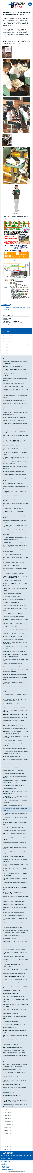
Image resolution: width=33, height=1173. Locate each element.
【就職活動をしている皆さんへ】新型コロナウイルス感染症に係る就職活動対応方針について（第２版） (15, 1051)
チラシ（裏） (16, 260)
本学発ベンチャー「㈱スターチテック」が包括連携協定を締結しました (15, 643)
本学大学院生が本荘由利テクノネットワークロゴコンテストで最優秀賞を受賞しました (15, 390)
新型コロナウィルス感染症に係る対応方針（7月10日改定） (15, 923)
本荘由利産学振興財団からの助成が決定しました (14, 915)
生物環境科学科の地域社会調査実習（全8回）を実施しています (15, 864)
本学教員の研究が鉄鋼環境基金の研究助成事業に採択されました (15, 710)
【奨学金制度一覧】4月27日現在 (10, 1021)
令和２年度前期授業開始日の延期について (12, 1077)
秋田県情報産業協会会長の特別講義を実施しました (14, 949)
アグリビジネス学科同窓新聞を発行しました (13, 554)
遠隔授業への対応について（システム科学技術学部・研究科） (15, 1017)
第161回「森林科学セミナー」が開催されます (13, 704)
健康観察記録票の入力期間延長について (12, 1069)
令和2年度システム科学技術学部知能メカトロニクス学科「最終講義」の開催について (15, 458)
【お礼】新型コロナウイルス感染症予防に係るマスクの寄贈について (15, 1000)
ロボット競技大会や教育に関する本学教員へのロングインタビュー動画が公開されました (15, 538)
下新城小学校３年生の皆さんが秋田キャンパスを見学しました (15, 609)
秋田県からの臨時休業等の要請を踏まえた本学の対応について (15, 1031)
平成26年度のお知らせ (8, 1124)
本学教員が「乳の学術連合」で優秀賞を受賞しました (15, 687)
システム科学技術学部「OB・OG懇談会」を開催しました (15, 695)
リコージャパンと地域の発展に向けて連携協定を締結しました (15, 431)
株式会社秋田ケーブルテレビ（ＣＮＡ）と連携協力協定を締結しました (15, 1005)
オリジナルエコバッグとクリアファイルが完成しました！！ (15, 986)
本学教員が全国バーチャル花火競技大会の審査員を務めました (15, 818)
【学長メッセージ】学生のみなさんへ (11, 1040)
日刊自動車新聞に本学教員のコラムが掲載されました (15, 400)
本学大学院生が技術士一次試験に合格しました (13, 496)
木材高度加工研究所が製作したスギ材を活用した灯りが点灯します (15, 533)
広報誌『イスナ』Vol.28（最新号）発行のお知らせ (14, 417)
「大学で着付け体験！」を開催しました (12, 580)
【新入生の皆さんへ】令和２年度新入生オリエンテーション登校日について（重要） (15, 1100)
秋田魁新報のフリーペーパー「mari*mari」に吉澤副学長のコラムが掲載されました (15, 797)
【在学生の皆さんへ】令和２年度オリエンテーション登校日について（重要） (15, 1105)
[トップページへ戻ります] (16, 2)
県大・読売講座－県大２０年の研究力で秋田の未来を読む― (15, 569)
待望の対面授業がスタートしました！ (11, 767)
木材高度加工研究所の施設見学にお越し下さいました (15, 717)
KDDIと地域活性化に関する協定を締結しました (13, 383)
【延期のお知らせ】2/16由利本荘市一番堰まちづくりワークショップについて (15, 492)
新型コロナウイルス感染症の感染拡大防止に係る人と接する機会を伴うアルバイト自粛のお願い (15, 1065)
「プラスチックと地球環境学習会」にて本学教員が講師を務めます (15, 801)
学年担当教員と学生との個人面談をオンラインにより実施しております (15, 965)
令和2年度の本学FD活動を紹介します (11, 596)
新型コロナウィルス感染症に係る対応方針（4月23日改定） (15, 1036)
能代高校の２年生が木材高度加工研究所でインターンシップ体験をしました (15, 892)
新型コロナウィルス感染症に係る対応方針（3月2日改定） (15, 448)
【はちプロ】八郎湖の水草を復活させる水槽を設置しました (15, 847)
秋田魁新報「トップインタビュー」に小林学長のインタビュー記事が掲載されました (15, 576)
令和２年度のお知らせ (8, 331)
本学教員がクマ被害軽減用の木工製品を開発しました (15, 946)
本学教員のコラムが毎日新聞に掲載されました (13, 977)
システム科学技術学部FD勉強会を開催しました (13, 420)
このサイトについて (6, 1161)
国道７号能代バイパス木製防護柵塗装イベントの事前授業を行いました (15, 809)
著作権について (5, 1164)
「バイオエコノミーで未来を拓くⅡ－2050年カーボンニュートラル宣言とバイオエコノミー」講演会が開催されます (15, 395)
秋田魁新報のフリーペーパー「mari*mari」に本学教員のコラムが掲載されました (15, 792)
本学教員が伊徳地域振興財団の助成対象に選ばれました (15, 1060)
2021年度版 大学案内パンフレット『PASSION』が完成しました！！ (15, 960)
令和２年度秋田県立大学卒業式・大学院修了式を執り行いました (15, 370)
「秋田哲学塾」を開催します (9, 788)
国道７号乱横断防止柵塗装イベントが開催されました (15, 748)
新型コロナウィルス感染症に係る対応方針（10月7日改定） (15, 760)
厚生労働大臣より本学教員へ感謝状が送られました (14, 562)
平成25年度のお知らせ (8, 1127)
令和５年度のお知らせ (8, 344)
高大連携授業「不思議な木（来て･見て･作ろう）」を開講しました (15, 744)
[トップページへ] (7, 1153)
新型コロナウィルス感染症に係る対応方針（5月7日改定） (15, 1009)
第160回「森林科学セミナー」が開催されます (13, 770)
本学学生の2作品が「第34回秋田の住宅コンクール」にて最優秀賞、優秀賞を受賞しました (15, 700)
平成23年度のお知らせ (8, 1133)
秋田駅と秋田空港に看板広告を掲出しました (13, 935)
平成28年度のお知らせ (8, 1118)
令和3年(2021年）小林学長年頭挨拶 (11, 565)
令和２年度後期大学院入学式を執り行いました (13, 785)
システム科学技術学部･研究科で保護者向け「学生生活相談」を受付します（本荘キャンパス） (15, 752)
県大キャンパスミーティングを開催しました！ (13, 428)
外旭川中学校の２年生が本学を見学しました (13, 725)
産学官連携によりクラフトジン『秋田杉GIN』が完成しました (15, 942)
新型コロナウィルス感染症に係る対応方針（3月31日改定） (15, 357)
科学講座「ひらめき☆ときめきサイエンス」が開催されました (15, 869)
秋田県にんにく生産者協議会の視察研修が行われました (15, 674)
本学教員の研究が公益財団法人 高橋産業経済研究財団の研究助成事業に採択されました (15, 1043)
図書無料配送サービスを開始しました (11, 990)
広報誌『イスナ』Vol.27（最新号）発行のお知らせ (14, 605)
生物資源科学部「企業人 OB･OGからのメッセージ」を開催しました (15, 683)
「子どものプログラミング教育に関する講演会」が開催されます (15, 814)
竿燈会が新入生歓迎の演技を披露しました (12, 756)
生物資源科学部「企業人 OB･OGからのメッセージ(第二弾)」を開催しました (15, 647)
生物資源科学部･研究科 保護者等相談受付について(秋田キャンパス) (15, 737)
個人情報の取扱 (5, 1166)
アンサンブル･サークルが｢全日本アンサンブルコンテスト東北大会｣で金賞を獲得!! (15, 413)
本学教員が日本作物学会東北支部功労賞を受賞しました (15, 843)
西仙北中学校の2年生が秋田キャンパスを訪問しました (15, 633)
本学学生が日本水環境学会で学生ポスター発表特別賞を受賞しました (15, 678)
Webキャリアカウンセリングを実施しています (13, 983)
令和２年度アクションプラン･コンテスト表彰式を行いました (15, 516)
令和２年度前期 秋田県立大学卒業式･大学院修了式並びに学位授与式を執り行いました (15, 781)
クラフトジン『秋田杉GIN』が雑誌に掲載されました (15, 624)
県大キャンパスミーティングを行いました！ (13, 827)
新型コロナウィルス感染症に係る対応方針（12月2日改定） (15, 620)
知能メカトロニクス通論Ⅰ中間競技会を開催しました (15, 630)
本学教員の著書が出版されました (10, 938)
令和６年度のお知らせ (8, 341)
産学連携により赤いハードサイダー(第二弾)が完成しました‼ (15, 404)
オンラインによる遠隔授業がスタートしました (13, 996)
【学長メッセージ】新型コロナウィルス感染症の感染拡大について (15, 1080)
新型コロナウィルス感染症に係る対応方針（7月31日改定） (15, 897)
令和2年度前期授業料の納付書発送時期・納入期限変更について (15, 1056)
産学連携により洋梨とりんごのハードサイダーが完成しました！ (15, 479)
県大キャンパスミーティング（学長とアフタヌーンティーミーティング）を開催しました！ (15, 732)
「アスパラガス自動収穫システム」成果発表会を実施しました (15, 838)
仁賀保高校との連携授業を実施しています (12, 927)
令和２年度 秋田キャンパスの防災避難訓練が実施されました (15, 776)
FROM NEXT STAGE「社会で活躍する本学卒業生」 (14, 542)
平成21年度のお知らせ (8, 1140)
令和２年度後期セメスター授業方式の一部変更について (15, 721)
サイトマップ (5, 1163)
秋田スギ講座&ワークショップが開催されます (13, 667)
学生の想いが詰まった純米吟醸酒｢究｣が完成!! (13, 386)
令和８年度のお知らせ (8, 335)
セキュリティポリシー (6, 1167)
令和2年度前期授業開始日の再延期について (13, 1047)
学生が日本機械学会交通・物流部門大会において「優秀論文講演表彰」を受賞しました (15, 546)
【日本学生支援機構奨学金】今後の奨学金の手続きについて (15, 1073)
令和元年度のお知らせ (8, 1109)
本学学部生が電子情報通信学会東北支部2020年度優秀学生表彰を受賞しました (15, 362)
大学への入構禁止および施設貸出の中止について (14, 1024)
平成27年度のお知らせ (8, 1121)
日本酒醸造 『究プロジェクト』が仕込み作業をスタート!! (15, 512)
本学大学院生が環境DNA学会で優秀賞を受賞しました (15, 599)
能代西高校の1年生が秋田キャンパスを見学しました (15, 636)
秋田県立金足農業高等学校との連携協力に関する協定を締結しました (15, 475)
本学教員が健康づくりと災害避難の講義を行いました (15, 728)
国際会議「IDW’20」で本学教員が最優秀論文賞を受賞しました (15, 424)
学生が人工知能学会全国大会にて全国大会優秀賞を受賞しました (15, 589)
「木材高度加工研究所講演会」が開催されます (13, 573)
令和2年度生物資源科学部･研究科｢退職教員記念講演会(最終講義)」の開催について (15, 462)
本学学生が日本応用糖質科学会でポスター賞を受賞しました (15, 690)
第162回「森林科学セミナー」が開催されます (13, 613)
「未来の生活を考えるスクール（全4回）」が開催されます (15, 918)
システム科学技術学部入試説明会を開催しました (14, 912)
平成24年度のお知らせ (8, 1130)
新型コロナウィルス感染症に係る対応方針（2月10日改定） (15, 504)
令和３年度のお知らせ (8, 351)
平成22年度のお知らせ (8, 1137)
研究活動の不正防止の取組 (7, 1169)
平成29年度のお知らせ (8, 1115)
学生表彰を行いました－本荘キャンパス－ (12, 627)
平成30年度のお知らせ (8, 1112)
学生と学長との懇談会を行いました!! (11, 445)
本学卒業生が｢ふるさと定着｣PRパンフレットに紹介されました (15, 499)
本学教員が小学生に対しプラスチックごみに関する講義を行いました (15, 860)
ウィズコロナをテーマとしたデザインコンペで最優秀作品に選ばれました (15, 874)
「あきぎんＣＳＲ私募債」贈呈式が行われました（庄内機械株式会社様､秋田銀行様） (15, 670)
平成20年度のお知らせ (8, 1143)
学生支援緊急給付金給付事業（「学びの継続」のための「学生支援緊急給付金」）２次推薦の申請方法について (15, 931)
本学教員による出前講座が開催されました (12, 593)
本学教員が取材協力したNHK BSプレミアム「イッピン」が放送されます (15, 1096)
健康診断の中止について (8, 1092)
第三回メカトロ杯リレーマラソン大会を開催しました (15, 651)
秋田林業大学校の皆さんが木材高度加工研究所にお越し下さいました (15, 526)
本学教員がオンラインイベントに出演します (13, 639)
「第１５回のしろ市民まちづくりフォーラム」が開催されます (15, 453)
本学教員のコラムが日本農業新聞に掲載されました (14, 707)
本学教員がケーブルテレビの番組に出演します (13, 471)
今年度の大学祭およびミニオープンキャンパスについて (15, 764)
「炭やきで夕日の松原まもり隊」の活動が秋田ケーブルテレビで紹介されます (15, 550)
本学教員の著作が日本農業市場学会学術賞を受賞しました (15, 883)
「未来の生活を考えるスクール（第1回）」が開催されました (15, 852)
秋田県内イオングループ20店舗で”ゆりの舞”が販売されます (15, 908)
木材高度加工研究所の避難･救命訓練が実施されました (15, 741)
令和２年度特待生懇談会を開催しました (12, 602)
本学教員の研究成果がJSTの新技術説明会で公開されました (15, 659)
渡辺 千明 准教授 (16, 213)
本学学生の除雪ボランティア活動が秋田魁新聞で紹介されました (15, 487)
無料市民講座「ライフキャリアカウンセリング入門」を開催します (15, 467)
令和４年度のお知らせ (8, 347)
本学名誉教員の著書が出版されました (11, 1084)
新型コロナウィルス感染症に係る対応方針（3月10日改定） (15, 436)
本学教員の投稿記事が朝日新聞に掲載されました (14, 973)
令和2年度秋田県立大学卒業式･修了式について (13, 508)
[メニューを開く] (29, 4)
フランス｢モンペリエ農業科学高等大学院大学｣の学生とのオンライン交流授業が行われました (15, 441)
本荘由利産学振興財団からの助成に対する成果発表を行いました (15, 374)
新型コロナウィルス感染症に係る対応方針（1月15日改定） (15, 558)
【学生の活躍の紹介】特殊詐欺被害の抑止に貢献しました (15, 952)
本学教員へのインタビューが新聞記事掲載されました (15, 980)
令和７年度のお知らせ (8, 338)
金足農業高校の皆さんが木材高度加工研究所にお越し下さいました (15, 521)
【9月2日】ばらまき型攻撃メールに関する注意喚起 (14, 830)
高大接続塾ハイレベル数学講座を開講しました (13, 366)
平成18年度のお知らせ (8, 1149)
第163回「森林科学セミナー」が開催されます (13, 483)
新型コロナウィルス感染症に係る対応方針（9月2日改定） (15, 834)
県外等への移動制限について (9, 1027)
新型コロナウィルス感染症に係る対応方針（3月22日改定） (15, 408)
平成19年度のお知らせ (8, 1146)
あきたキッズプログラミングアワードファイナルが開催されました (15, 584)
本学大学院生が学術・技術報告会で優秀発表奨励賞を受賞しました (15, 379)
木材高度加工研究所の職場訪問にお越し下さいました (15, 714)
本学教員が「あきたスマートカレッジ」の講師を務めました (15, 823)
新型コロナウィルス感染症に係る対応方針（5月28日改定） (15, 969)
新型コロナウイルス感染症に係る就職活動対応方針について (15, 1088)
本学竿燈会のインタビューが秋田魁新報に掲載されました (15, 878)
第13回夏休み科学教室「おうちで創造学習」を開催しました (15, 888)
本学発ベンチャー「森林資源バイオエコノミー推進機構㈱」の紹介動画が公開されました (15, 655)
